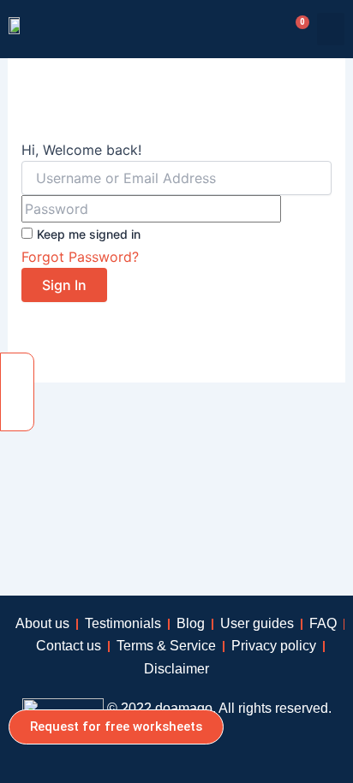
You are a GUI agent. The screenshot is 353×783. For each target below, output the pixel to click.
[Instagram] (17, 408)
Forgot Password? (80, 256)
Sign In (64, 285)
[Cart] (296, 30)
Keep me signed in (89, 234)
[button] (330, 29)
